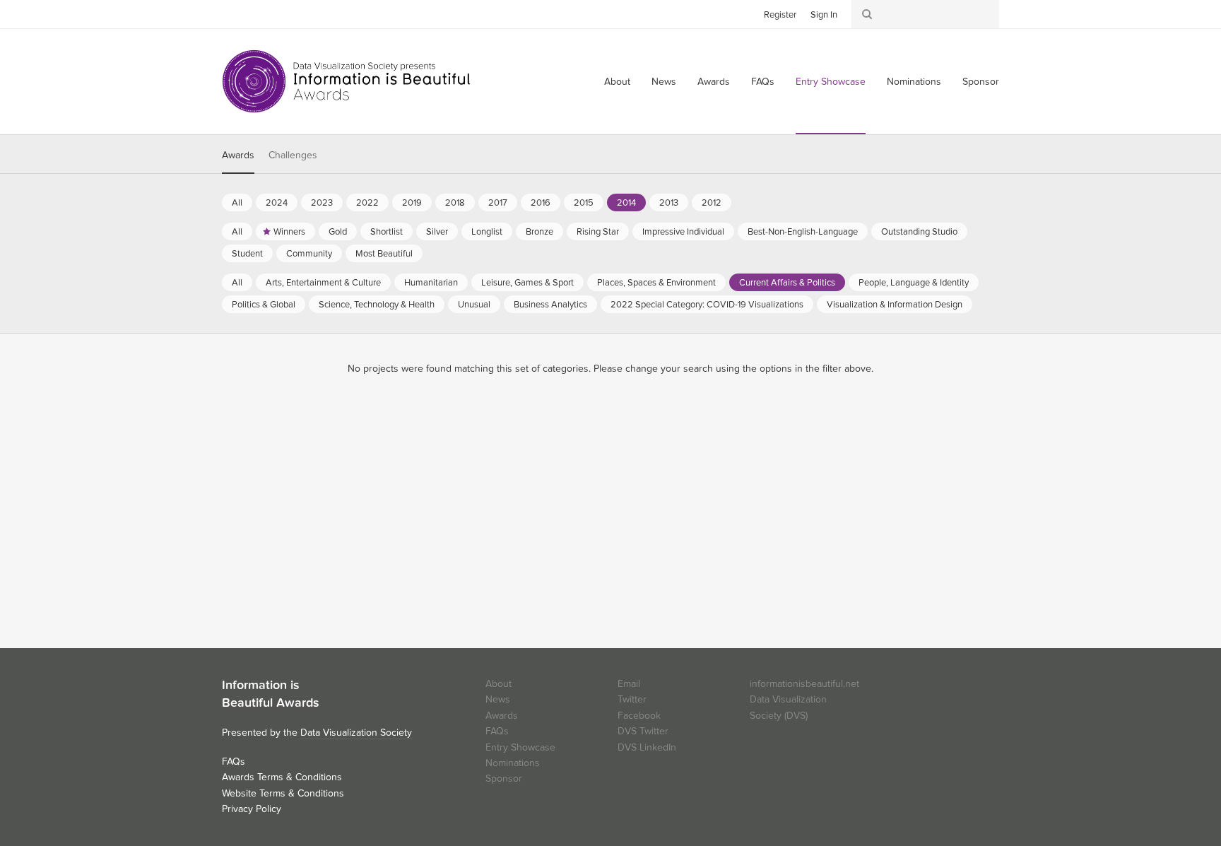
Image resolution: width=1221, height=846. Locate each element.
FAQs (762, 82)
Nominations (914, 82)
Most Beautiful (384, 253)
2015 (584, 202)
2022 (367, 202)
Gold (338, 231)
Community (309, 253)
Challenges (293, 155)
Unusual (474, 304)
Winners (289, 231)
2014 (626, 202)
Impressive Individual (683, 231)
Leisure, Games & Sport (527, 282)
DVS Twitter (643, 731)
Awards (713, 82)
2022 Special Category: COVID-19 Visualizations (706, 304)
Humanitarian (431, 282)
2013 (668, 202)
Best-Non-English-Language (803, 231)
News (663, 82)
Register (780, 14)
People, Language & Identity (914, 282)
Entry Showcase (831, 82)
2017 (497, 202)
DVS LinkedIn (647, 747)
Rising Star (598, 231)
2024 (277, 202)
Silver (437, 231)
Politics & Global (263, 304)
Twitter (232, 13)
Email (629, 684)
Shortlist (386, 231)
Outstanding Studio (919, 231)
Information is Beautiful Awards (347, 81)
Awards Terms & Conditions (282, 777)
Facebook (253, 13)
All (237, 202)
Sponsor (980, 82)
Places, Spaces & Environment (656, 282)
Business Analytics (550, 304)
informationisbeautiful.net (804, 684)
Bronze (539, 231)
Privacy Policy (251, 809)
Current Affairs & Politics (787, 282)
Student (247, 253)
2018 (455, 202)
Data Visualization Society (356, 733)
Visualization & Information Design (894, 304)
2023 (322, 202)
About (617, 82)
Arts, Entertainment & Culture (323, 282)
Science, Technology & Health (377, 304)
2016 (540, 202)
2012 (711, 202)
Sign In (823, 14)
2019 (412, 202)
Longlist (486, 231)
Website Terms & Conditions (283, 793)
